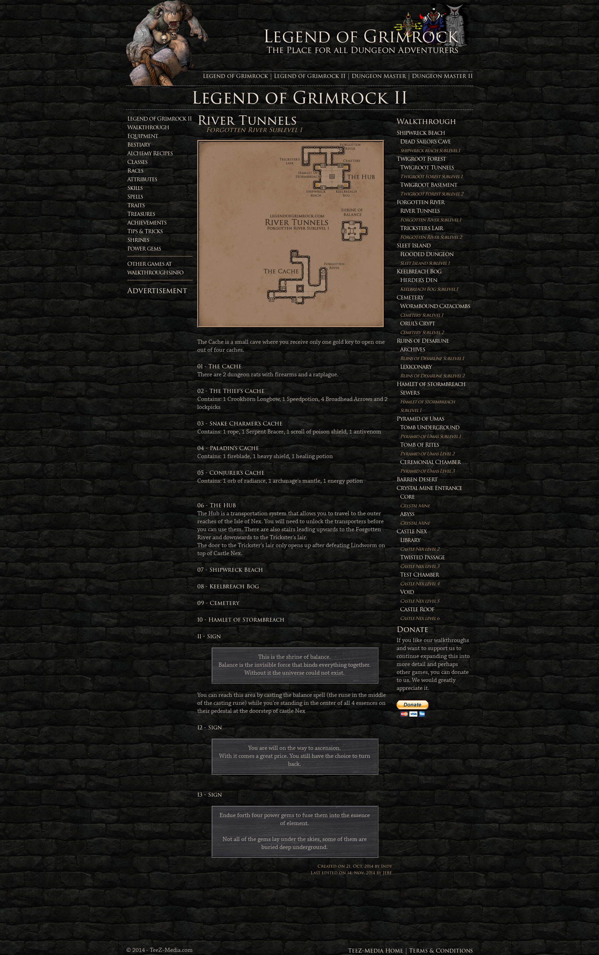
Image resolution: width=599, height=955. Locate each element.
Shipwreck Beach (421, 133)
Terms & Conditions (441, 950)
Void (419, 596)
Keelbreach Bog (419, 271)
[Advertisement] (155, 402)
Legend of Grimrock (235, 76)
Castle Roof (419, 613)
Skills (134, 188)
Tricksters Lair (430, 232)
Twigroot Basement (431, 189)
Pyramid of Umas (420, 418)
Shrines (138, 240)
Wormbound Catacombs (435, 310)
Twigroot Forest (421, 159)
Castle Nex (412, 531)
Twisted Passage (422, 561)
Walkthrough (148, 127)
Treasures (141, 214)
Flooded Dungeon (426, 258)
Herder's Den (429, 284)
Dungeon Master (378, 76)
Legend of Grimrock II (310, 76)
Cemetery (410, 297)
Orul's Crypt (421, 327)
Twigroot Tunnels (431, 171)
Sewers (427, 401)
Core (414, 500)
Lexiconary (432, 370)
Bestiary (138, 144)
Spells (135, 196)
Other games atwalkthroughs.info (155, 268)
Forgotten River (420, 202)
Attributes (142, 179)
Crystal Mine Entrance (429, 488)
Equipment (142, 136)
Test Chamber (419, 578)
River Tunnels (430, 215)
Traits (136, 205)
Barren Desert (417, 479)
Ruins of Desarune (423, 340)
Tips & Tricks (145, 231)
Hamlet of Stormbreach (431, 384)
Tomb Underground (430, 431)
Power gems (144, 248)
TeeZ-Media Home (375, 950)
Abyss (414, 518)
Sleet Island (414, 245)
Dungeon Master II (442, 76)
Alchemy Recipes (150, 153)
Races (135, 170)
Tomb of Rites (427, 448)
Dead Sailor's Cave (430, 145)
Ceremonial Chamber (430, 466)
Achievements (146, 222)
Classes (137, 162)
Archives (431, 353)
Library (419, 544)
